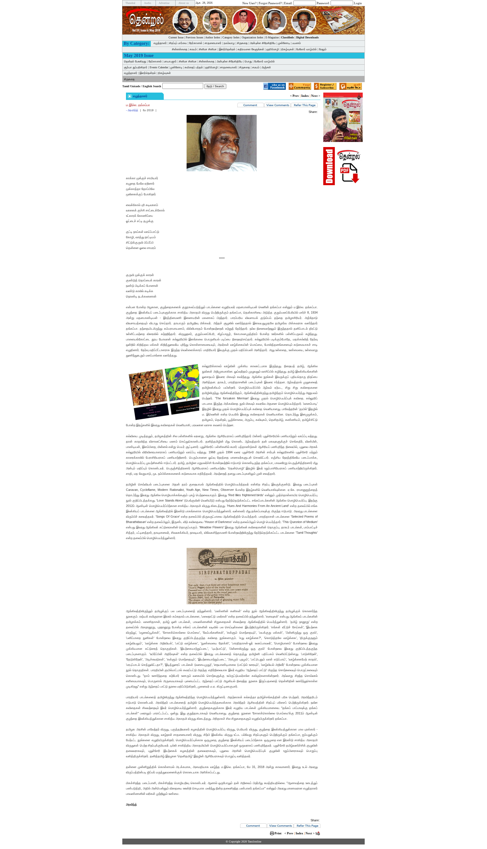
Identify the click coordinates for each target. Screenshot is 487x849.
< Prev (294, 95)
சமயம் (193, 49)
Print (278, 833)
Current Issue (176, 37)
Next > (315, 95)
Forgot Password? (270, 3)
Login (358, 3)
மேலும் (322, 49)
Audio (147, 3)
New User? (249, 3)
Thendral (130, 3)
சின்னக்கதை (179, 49)
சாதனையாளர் (213, 43)
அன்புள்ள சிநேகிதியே (263, 43)
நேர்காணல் (195, 43)
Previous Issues (194, 37)
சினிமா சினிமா (208, 49)
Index (305, 95)
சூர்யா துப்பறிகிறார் (135, 67)
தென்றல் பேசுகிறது (135, 61)
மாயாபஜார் (170, 61)
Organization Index (252, 37)
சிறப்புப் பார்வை (178, 43)
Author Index (212, 37)
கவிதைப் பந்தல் (194, 67)
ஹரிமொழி (272, 49)
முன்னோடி (284, 43)
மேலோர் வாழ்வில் (306, 49)
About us (183, 3)
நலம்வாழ (229, 43)
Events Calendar (159, 67)
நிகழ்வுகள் (287, 49)
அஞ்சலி (266, 67)
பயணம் (296, 43)
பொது (248, 61)
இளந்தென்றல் (227, 49)
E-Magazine (272, 37)
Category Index (231, 37)
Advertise (164, 3)
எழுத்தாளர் (160, 43)
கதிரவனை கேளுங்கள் (251, 49)
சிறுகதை (242, 43)
